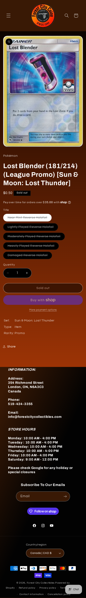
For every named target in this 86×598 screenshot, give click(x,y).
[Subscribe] (65, 496)
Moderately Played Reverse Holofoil (36, 237)
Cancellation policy (59, 594)
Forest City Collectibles (41, 583)
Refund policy (27, 588)
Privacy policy (47, 588)
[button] (8, 15)
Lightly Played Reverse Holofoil (33, 228)
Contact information (31, 594)
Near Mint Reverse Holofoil (30, 218)
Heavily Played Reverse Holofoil (33, 247)
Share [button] (11, 346)
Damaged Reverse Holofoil (30, 256)
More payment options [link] (43, 310)
